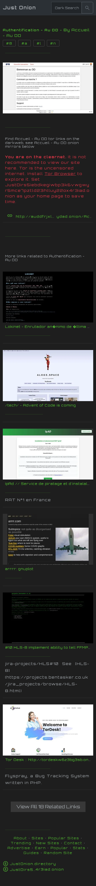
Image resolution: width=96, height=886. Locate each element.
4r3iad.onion (37, 869)
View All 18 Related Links (48, 806)
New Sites (47, 843)
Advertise (18, 848)
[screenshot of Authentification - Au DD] (48, 86)
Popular (59, 848)
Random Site (58, 853)
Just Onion (19, 8)
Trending (21, 843)
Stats (79, 848)
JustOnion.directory (33, 864)
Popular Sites (63, 838)
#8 (9, 43)
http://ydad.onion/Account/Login (54, 216)
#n (53, 43)
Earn (40, 848)
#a (24, 43)
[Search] (87, 8)
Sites (38, 838)
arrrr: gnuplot (19, 569)
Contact (73, 843)
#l (39, 43)
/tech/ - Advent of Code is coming (40, 405)
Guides (31, 853)
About (20, 838)
